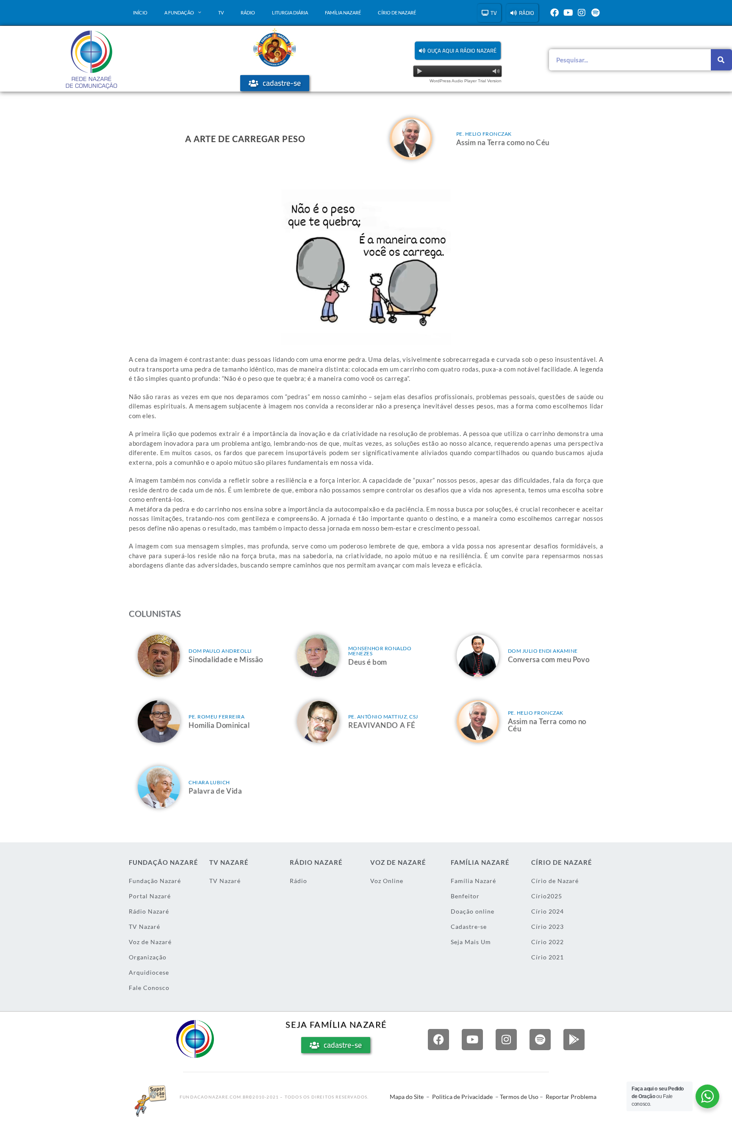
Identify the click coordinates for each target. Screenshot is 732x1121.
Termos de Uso (519, 1096)
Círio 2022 (547, 941)
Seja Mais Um (471, 941)
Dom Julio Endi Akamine (543, 651)
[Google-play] (574, 1039)
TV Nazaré (144, 926)
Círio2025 (546, 896)
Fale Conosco (149, 987)
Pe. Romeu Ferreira (216, 716)
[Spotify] (595, 13)
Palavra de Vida (215, 790)
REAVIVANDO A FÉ (382, 725)
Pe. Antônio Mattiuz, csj (383, 716)
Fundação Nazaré (155, 880)
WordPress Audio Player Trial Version (466, 80)
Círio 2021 (547, 957)
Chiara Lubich (209, 782)
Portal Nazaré (150, 896)
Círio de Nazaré (397, 13)
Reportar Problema (571, 1096)
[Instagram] (582, 13)
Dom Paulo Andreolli (220, 651)
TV (221, 13)
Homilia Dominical (219, 725)
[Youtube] (568, 13)
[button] (458, 51)
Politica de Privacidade (462, 1096)
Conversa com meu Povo (549, 659)
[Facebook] (554, 13)
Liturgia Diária (290, 13)
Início (140, 13)
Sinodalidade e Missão (226, 659)
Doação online (472, 911)
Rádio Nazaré (149, 911)
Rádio (248, 13)
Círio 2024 (547, 911)
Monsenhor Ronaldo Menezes (380, 651)
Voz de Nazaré (150, 941)
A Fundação (179, 13)
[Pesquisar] (721, 59)
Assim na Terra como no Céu (503, 142)
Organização (147, 957)
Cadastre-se (469, 926)
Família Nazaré (343, 13)
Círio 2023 (547, 926)
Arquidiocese (149, 972)
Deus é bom (367, 661)
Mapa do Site (407, 1096)
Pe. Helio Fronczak (484, 134)
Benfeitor (465, 896)
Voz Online (386, 880)
